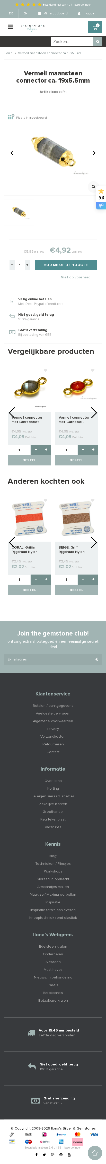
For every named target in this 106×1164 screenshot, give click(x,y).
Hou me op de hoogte (66, 265)
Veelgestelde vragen (53, 713)
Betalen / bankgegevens (53, 706)
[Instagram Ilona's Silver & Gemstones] (52, 1155)
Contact (53, 752)
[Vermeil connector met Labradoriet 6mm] (29, 388)
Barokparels (53, 993)
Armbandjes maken (53, 887)
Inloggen (89, 13)
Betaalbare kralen (53, 1000)
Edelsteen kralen (53, 946)
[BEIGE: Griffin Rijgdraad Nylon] (76, 518)
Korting (53, 788)
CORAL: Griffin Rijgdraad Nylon (25, 550)
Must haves (53, 970)
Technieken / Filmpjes (53, 864)
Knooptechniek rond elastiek (53, 918)
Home (8, 53)
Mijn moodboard (55, 13)
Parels (53, 985)
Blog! (53, 856)
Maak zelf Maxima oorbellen (53, 894)
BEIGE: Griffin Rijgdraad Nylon (72, 550)
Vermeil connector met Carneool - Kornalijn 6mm (74, 420)
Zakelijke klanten (53, 804)
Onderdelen (53, 954)
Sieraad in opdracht (53, 879)
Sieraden (53, 962)
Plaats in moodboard (31, 118)
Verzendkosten (53, 736)
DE (11, 13)
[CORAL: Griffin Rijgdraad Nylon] (29, 518)
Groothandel (53, 812)
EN (25, 13)
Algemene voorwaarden (53, 721)
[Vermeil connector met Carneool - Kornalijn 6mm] (76, 388)
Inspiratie (53, 902)
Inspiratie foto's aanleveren (53, 910)
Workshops (53, 871)
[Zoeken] (97, 41)
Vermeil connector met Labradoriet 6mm (27, 420)
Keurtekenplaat (53, 819)
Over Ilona (53, 781)
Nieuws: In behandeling (53, 977)
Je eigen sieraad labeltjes (53, 796)
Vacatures (53, 827)
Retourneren (53, 744)
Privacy (53, 729)
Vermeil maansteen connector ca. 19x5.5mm (49, 53)
